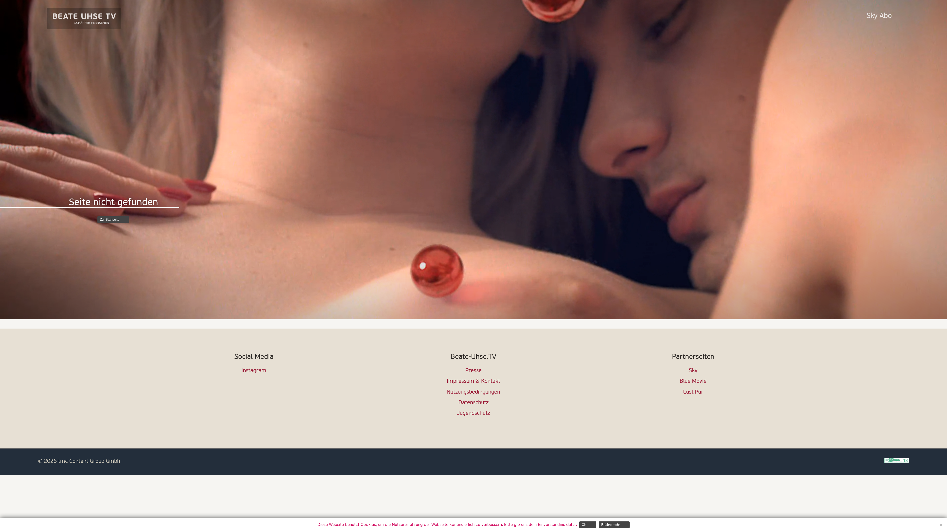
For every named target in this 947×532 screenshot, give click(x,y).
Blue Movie (693, 381)
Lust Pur (693, 392)
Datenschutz (473, 402)
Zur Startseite (109, 219)
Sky (693, 370)
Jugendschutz (473, 413)
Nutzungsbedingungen (473, 392)
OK (584, 525)
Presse (473, 370)
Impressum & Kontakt (473, 381)
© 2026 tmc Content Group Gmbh (79, 461)
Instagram (253, 370)
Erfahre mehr (610, 525)
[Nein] (940, 524)
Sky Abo (879, 16)
